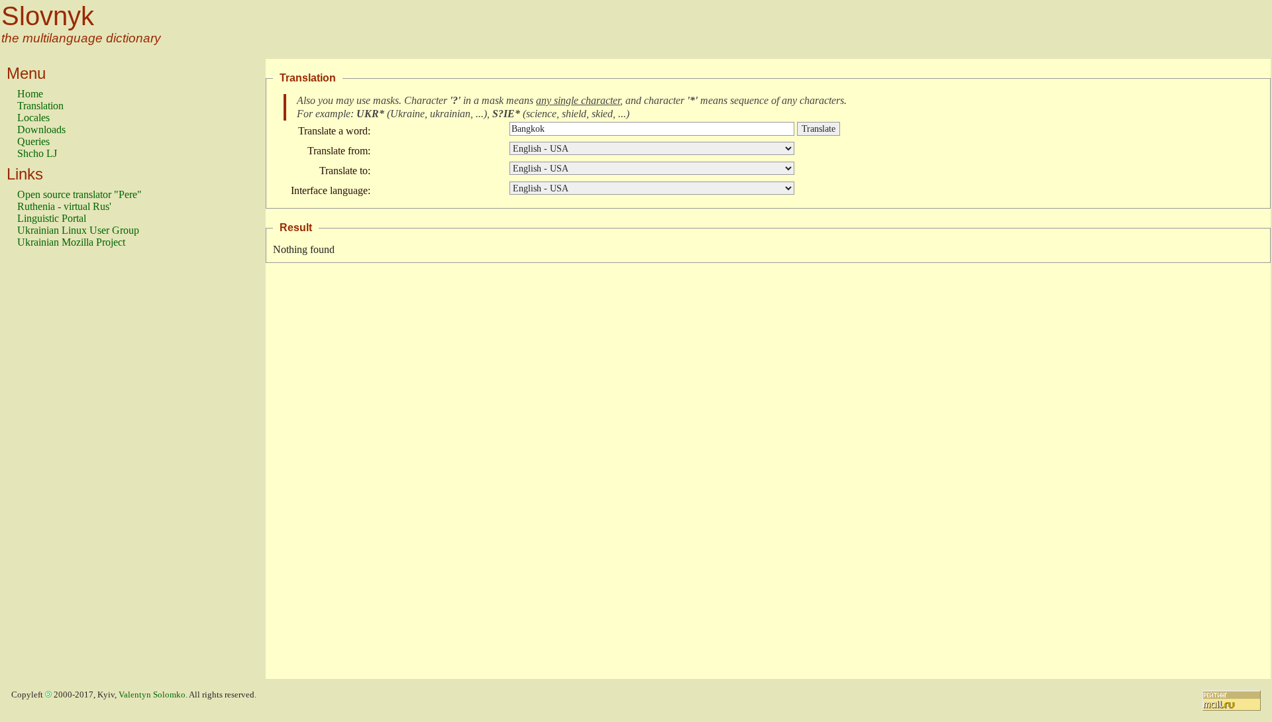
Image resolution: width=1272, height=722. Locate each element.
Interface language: (330, 190)
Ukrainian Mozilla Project (71, 242)
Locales (33, 117)
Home (30, 93)
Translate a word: (334, 130)
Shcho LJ (37, 153)
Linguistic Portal (51, 218)
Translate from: (338, 150)
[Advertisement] (70, 469)
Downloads (41, 129)
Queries (33, 141)
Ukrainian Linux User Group (78, 230)
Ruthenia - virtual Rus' (64, 206)
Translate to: (344, 170)
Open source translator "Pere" (79, 194)
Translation (40, 105)
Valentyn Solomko (152, 694)
